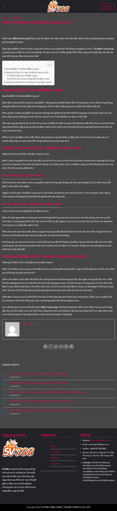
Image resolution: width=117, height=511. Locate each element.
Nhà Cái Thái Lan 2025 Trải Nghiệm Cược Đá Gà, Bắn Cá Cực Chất (42, 410)
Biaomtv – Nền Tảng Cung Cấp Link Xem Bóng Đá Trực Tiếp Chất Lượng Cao (47, 391)
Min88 (82, 507)
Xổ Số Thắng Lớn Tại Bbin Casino (23, 75)
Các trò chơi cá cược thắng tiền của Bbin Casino (29, 79)
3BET (88, 507)
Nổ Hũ (55, 458)
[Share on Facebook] (50, 346)
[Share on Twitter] (56, 346)
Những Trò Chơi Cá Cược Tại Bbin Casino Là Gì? (27, 72)
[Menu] (4, 6)
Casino (5, 18)
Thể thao (56, 463)
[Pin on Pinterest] (66, 346)
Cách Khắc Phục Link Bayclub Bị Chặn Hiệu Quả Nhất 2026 (39, 373)
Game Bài (56, 452)
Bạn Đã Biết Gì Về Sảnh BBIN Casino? (22, 69)
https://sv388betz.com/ (100, 440)
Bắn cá (55, 446)
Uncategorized (16, 18)
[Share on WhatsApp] (45, 346)
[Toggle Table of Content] (48, 64)
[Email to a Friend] (61, 346)
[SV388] (58, 6)
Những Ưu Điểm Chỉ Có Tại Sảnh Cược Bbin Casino (29, 82)
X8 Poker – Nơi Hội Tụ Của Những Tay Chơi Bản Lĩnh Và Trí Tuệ (41, 401)
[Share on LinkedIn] (71, 346)
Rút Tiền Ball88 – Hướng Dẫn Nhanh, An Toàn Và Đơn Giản (39, 382)
